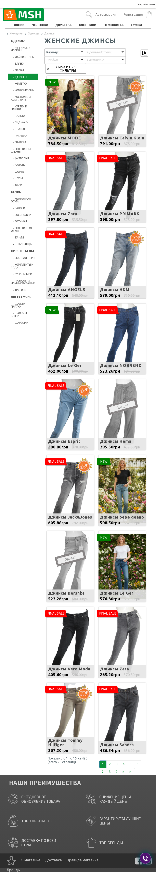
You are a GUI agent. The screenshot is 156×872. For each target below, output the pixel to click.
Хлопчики (87, 25)
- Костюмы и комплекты (21, 98)
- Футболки (20, 158)
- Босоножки (21, 214)
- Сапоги (18, 208)
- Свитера (18, 142)
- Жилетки (19, 83)
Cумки (136, 25)
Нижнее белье (23, 251)
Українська (146, 4)
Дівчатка (63, 25)
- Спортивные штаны (21, 150)
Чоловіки (40, 25)
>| (130, 772)
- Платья (18, 129)
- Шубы (17, 178)
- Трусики (18, 290)
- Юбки (16, 185)
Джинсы (49, 33)
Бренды (14, 870)
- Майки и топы (23, 57)
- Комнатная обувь (21, 200)
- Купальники (21, 274)
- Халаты (18, 165)
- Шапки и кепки (19, 314)
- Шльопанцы (21, 244)
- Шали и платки (18, 305)
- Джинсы (19, 77)
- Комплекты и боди (22, 266)
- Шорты (18, 171)
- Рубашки (19, 135)
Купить (70, 119)
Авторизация (105, 14)
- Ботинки (19, 221)
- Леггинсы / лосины (20, 49)
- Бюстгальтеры (23, 257)
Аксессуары (21, 297)
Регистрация (133, 14)
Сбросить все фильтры (67, 68)
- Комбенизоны (22, 90)
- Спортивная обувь (21, 229)
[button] (64, 52)
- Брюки (17, 70)
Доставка (53, 860)
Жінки (19, 25)
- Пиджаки (19, 122)
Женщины (16, 33)
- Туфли (17, 237)
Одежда (33, 33)
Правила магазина (82, 860)
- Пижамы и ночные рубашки (23, 282)
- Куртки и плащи (19, 108)
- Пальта (18, 115)
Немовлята (114, 25)
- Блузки (18, 63)
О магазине (30, 860)
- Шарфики (19, 322)
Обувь (16, 192)
